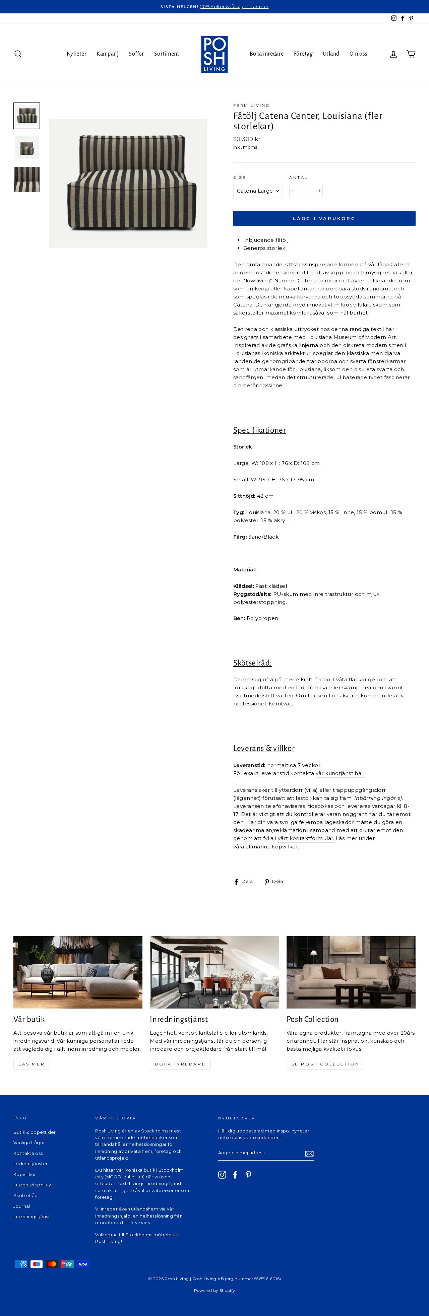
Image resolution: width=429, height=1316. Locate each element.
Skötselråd (25, 1195)
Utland (331, 54)
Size (239, 177)
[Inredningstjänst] (214, 972)
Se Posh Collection (326, 1063)
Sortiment (166, 54)
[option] (214, 6)
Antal (298, 177)
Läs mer (31, 1063)
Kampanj (108, 54)
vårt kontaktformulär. (306, 838)
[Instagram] (222, 1175)
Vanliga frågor (29, 1142)
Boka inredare (267, 54)
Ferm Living (251, 105)
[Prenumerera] (309, 1153)
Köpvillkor (24, 1174)
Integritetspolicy (32, 1184)
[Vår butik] (77, 972)
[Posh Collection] (351, 972)
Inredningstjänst (31, 1216)
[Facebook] (235, 1175)
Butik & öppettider (34, 1132)
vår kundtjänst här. (340, 773)
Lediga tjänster (30, 1163)
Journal (21, 1206)
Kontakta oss (28, 1153)
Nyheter (76, 54)
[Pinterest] (248, 1175)
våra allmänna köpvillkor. (266, 846)
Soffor (136, 54)
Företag (303, 54)
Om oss (359, 54)
